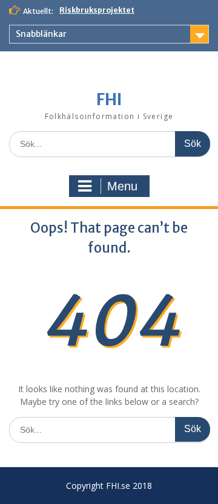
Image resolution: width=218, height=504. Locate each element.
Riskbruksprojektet (96, 10)
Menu (122, 186)
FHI (109, 99)
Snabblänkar (41, 33)
